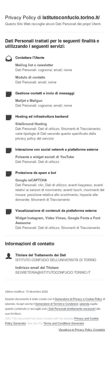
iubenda (84, 304)
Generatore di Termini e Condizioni (56, 304)
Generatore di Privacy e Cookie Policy (78, 299)
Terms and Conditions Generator (63, 323)
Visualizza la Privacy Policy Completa (82, 329)
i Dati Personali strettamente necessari (71, 308)
